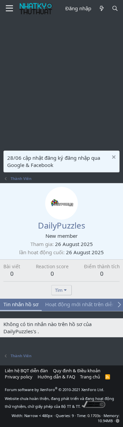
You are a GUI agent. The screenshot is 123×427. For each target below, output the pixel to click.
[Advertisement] (61, 82)
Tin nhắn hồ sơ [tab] (20, 304)
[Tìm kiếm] (115, 8)
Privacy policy (18, 377)
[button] (118, 420)
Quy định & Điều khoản (76, 370)
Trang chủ (90, 377)
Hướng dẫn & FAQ (56, 377)
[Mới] (101, 8)
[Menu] (9, 8)
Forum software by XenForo (54, 389)
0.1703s (93, 415)
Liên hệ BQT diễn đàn (26, 370)
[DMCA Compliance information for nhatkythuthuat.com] (93, 406)
